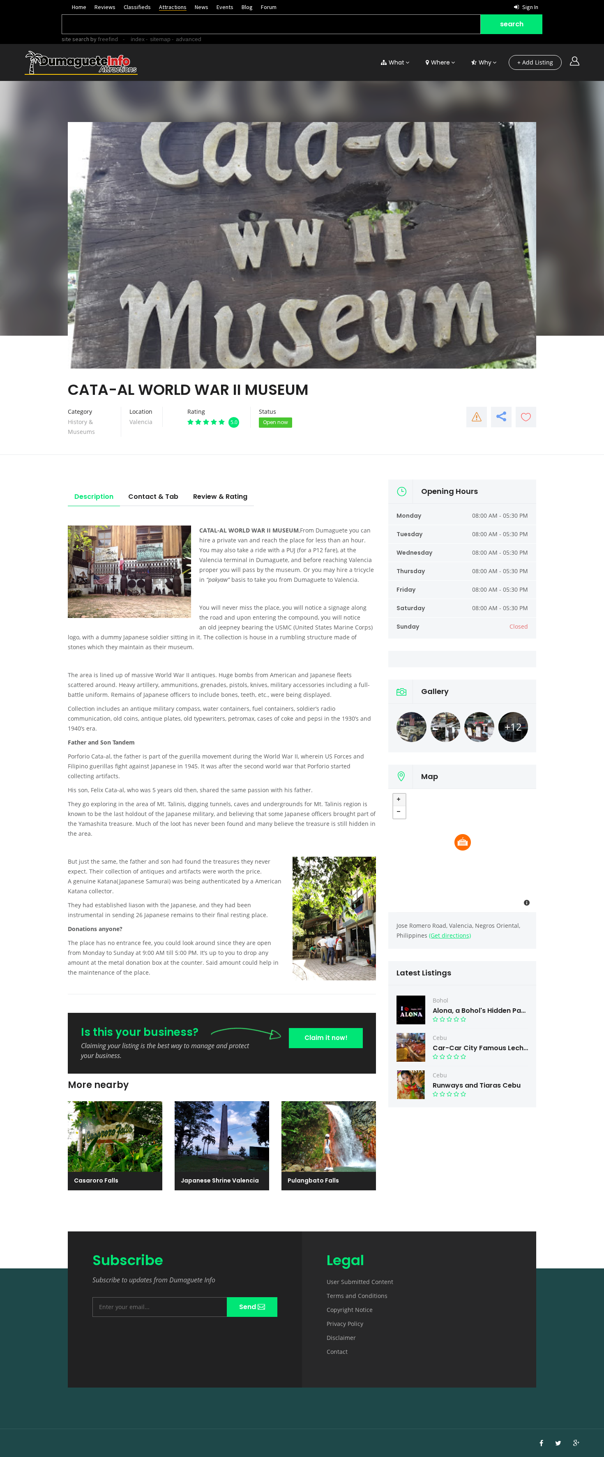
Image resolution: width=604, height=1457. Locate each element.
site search (75, 39)
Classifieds (137, 7)
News (201, 7)
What (396, 62)
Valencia (140, 422)
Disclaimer (341, 1338)
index (138, 39)
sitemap (160, 39)
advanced (188, 39)
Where (440, 62)
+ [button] (399, 800)
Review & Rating (220, 496)
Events (225, 7)
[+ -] (462, 850)
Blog (247, 7)
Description (93, 496)
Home (79, 7)
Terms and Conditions (357, 1296)
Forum (269, 7)
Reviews (105, 7)
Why (485, 62)
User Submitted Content (360, 1282)
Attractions (173, 7)
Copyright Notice (350, 1310)
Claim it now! (326, 1037)
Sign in (529, 7)
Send (248, 1307)
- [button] (399, 812)
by (103, 39)
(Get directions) (450, 935)
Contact (337, 1352)
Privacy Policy (345, 1324)
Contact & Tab (153, 496)
